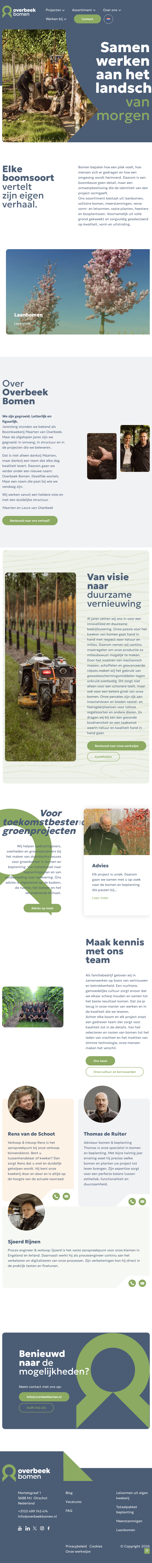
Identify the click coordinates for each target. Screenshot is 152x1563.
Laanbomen (125, 1530)
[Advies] (117, 914)
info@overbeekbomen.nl (44, 1397)
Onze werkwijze (78, 1551)
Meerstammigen (129, 1521)
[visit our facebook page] (50, 1528)
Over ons (110, 10)
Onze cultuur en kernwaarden (114, 1072)
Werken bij (54, 19)
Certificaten (103, 757)
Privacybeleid (76, 1546)
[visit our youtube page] (21, 1528)
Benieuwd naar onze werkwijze (116, 746)
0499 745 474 (36, 1408)
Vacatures (74, 1502)
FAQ (69, 1510)
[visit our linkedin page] (29, 1528)
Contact (87, 19)
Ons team (100, 1061)
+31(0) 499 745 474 (33, 1511)
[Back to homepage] (19, 11)
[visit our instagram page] (44, 1528)
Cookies (96, 1546)
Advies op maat (42, 908)
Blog (69, 1493)
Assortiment (82, 10)
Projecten (53, 10)
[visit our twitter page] (36, 1528)
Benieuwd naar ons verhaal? (30, 520)
